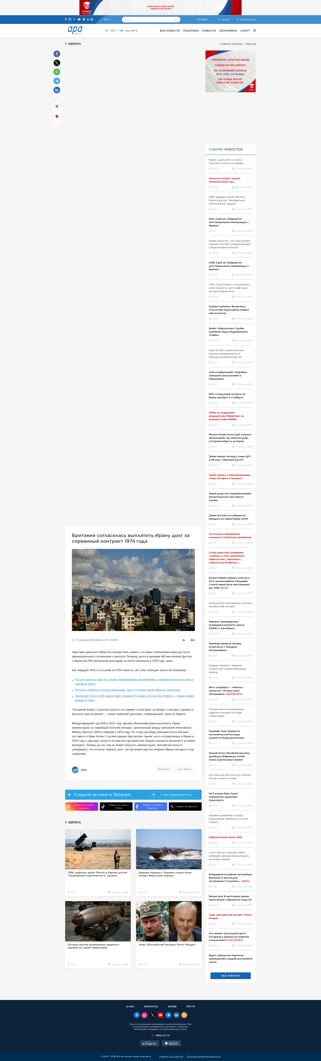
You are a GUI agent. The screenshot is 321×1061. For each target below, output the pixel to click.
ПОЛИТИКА (191, 30)
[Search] (176, 19)
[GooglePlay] (149, 1043)
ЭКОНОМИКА (228, 30)
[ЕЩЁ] (253, 30)
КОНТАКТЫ (151, 1006)
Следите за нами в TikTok (119, 806)
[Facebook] (66, 19)
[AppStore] (171, 1043)
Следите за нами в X (186, 806)
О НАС (130, 1006)
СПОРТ (245, 30)
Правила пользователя (171, 1056)
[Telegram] (83, 19)
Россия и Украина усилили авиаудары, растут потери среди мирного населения (127, 690)
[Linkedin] (88, 19)
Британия (163, 769)
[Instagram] (70, 19)
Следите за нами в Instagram (84, 806)
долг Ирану (185, 769)
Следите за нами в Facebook (153, 806)
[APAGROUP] (160, 1035)
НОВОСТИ (209, 30)
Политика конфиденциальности (204, 1056)
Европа (251, 43)
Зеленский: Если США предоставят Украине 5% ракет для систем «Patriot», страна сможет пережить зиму (134, 698)
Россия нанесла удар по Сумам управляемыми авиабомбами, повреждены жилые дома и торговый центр (134, 681)
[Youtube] (79, 19)
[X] (74, 19)
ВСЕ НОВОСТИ (170, 30)
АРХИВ (172, 1006)
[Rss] (92, 19)
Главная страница (231, 43)
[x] (153, 1015)
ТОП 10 (190, 1006)
